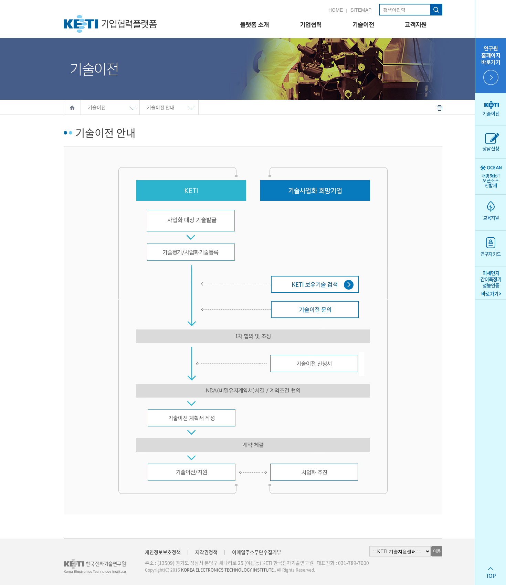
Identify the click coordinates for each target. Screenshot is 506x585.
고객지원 (416, 25)
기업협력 (310, 25)
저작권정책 (206, 552)
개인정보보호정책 (163, 552)
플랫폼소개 (254, 25)
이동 (437, 551)
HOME (335, 10)
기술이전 (363, 25)
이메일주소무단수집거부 (256, 552)
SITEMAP (360, 10)
